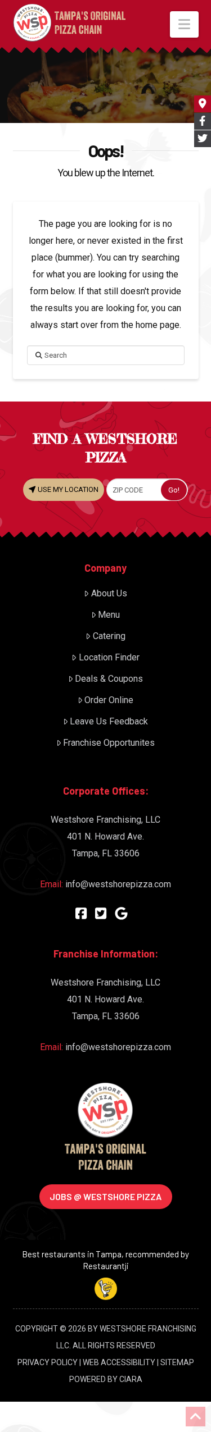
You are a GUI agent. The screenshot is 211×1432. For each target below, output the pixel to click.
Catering (109, 636)
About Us (109, 593)
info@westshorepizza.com (118, 884)
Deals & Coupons (109, 678)
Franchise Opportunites (109, 742)
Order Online (108, 700)
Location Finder (109, 657)
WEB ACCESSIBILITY (119, 1362)
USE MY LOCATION (67, 489)
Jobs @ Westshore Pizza (105, 1196)
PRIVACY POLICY (47, 1362)
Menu (109, 614)
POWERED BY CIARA (105, 1379)
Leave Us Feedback (109, 721)
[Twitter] (100, 913)
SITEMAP (177, 1362)
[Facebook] (81, 913)
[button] (184, 24)
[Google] (121, 913)
